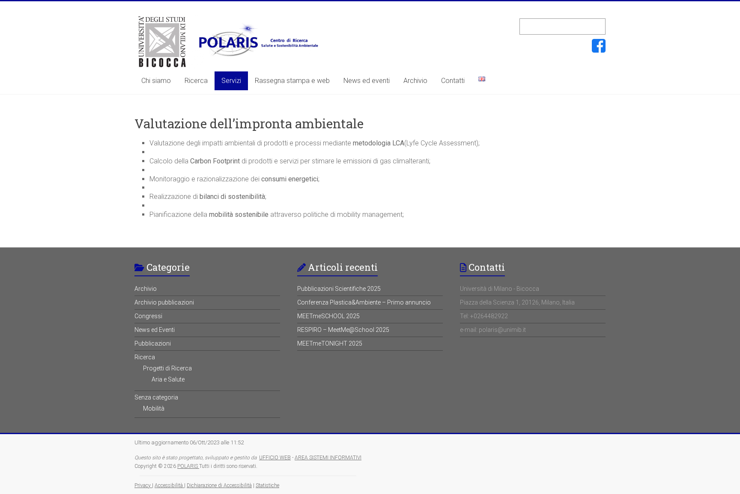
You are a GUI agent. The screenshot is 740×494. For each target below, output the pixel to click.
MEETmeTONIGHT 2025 (329, 343)
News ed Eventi (154, 329)
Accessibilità (169, 485)
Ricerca (196, 81)
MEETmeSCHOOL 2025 (328, 316)
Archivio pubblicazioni (164, 302)
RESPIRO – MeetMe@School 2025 (343, 329)
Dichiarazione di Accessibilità (219, 485)
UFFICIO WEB (275, 458)
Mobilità (153, 408)
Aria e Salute (168, 379)
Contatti (453, 81)
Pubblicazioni (152, 343)
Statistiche (267, 485)
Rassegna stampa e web (292, 81)
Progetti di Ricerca (167, 368)
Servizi (231, 81)
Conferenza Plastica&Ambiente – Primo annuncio (364, 302)
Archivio (415, 81)
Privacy (143, 485)
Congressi (148, 316)
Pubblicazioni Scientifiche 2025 (339, 288)
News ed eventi (366, 81)
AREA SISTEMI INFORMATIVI (328, 458)
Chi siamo (156, 81)
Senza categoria (156, 397)
